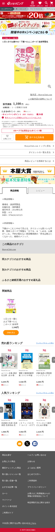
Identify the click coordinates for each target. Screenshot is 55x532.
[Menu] (3, 3)
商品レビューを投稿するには (38, 161)
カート (5, 493)
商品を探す (6, 455)
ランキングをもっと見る (45, 343)
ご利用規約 (32, 481)
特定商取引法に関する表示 (39, 503)
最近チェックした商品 (11, 468)
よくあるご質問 (34, 468)
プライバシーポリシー (37, 487)
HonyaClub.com (9, 249)
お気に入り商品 (8, 461)
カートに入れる (34, 137)
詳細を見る (11, 333)
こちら (33, 523)
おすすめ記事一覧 (9, 487)
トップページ (6, 9)
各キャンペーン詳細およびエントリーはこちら (23, 118)
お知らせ (31, 461)
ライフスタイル (36, 9)
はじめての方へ (34, 474)
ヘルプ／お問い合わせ (37, 455)
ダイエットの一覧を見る (40, 152)
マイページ (6, 500)
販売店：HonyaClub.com (41, 95)
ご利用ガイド (7, 513)
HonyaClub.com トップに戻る (37, 146)
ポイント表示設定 (9, 506)
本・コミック (21, 9)
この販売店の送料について (40, 99)
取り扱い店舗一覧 (9, 481)
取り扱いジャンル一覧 (11, 474)
